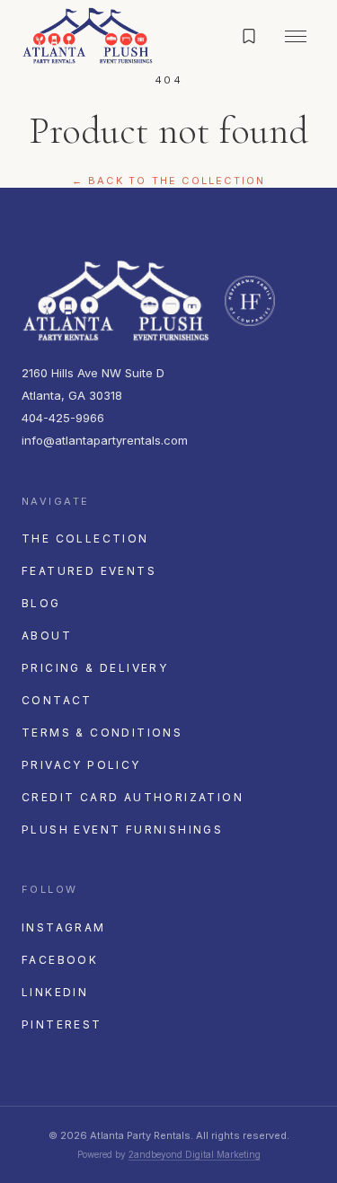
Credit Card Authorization (133, 797)
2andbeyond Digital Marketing (195, 1154)
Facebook (60, 960)
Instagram (64, 927)
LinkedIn (55, 992)
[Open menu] (295, 36)
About (47, 635)
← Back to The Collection (169, 180)
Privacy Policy (81, 765)
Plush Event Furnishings (122, 829)
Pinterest (62, 1024)
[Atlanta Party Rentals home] (88, 36)
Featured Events (89, 571)
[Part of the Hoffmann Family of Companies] (250, 301)
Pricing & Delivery (95, 668)
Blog (41, 603)
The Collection (85, 538)
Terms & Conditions (102, 732)
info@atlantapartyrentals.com (105, 440)
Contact (57, 700)
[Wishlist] (249, 36)
